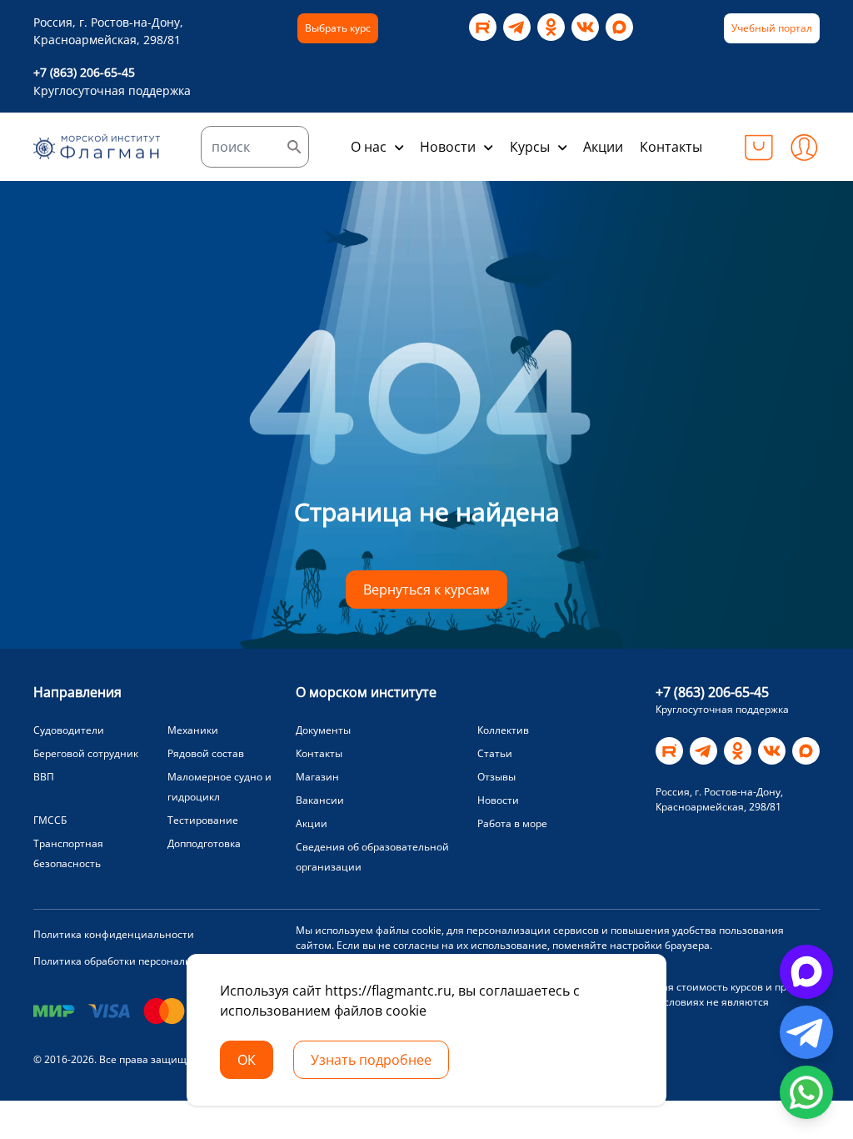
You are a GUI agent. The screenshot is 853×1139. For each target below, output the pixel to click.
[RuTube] (482, 27)
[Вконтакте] (585, 27)
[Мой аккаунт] (804, 147)
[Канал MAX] (619, 27)
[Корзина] (759, 147)
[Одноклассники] (551, 27)
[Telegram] (517, 27)
